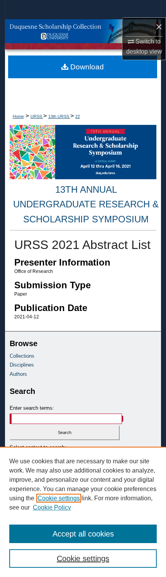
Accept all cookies (83, 534)
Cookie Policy (52, 507)
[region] (83, 512)
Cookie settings (58, 498)
